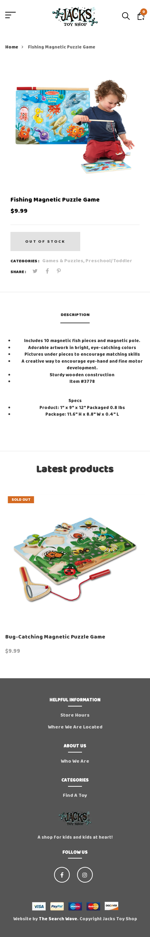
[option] (75, 126)
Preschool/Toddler (108, 261)
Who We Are (75, 761)
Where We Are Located (75, 727)
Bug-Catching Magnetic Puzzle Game (55, 637)
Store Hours (75, 715)
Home (11, 47)
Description (75, 314)
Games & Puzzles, (63, 261)
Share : (18, 272)
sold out (21, 500)
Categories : (24, 261)
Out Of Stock (45, 241)
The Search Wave (58, 919)
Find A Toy (75, 795)
